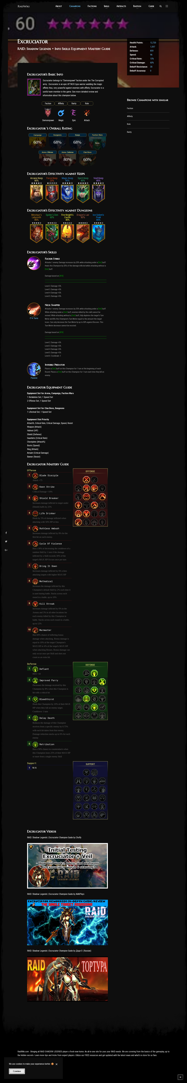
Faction (130, 108)
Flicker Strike (52, 258)
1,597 (152, 46)
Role (129, 124)
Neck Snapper (52, 305)
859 (151, 50)
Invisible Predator (55, 364)
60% (152, 62)
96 (151, 54)
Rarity (129, 132)
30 (151, 66)
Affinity (130, 116)
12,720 (153, 42)
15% (152, 58)
